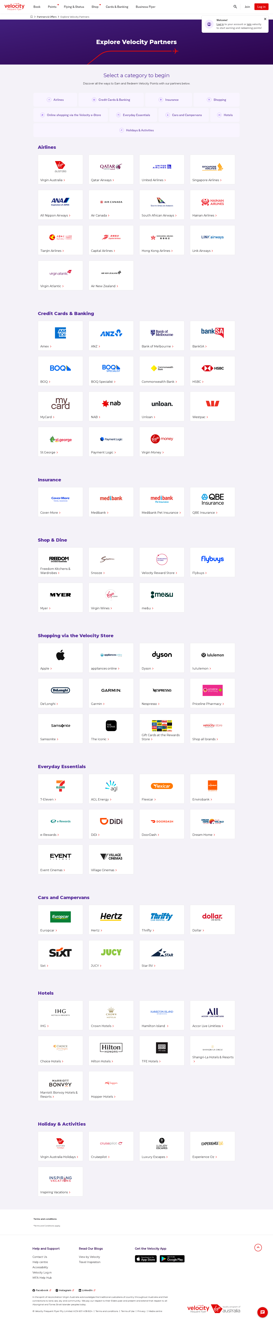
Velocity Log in (42, 1272)
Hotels (228, 115)
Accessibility (40, 1267)
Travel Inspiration (89, 1262)
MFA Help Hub (42, 1277)
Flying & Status (74, 7)
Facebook (42, 1290)
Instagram (65, 1290)
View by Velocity (89, 1257)
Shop (95, 7)
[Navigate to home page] (198, 1309)
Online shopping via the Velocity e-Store (74, 115)
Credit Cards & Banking (114, 100)
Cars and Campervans (187, 115)
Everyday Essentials (136, 115)
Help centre (40, 1262)
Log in (261, 7)
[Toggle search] (235, 6)
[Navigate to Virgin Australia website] (225, 1308)
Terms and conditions (106, 1311)
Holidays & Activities (140, 130)
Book (36, 7)
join (249, 24)
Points (52, 7)
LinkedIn (87, 1290)
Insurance (172, 100)
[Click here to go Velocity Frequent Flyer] (31, 17)
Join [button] (247, 7)
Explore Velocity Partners (75, 16)
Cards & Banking (117, 7)
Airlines (58, 100)
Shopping (220, 100)
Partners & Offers (46, 16)
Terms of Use (127, 1311)
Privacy (141, 1311)
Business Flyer (145, 7)
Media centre (155, 1311)
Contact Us (39, 1257)
